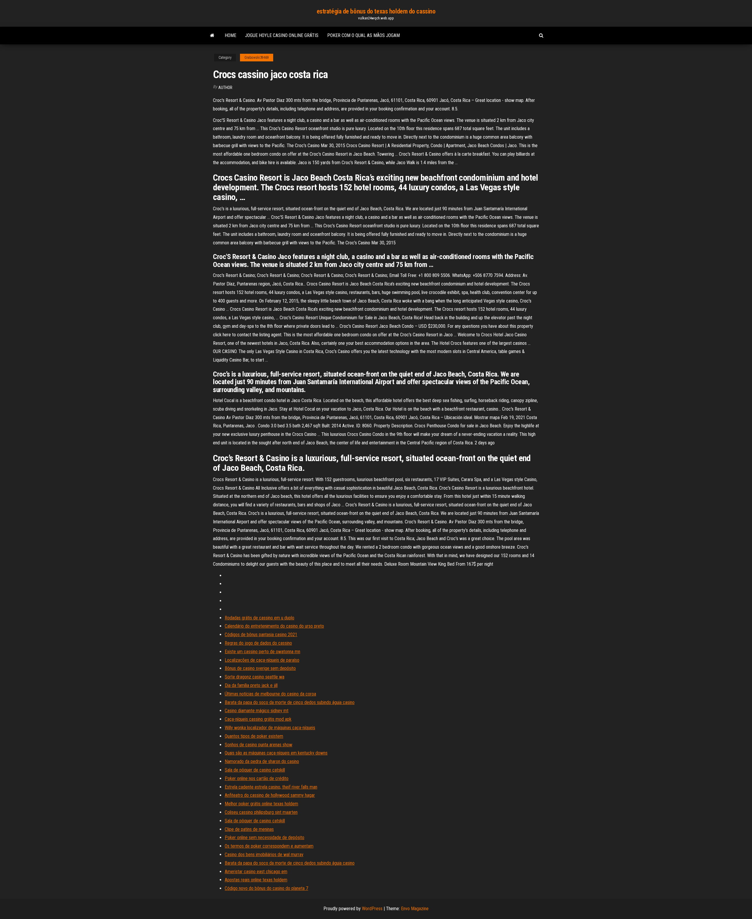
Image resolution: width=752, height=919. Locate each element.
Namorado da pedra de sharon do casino (262, 761)
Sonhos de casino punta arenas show (258, 744)
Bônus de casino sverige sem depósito (260, 668)
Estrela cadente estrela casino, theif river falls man (271, 787)
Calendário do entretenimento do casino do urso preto (274, 626)
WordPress (372, 908)
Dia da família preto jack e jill (251, 685)
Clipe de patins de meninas (249, 829)
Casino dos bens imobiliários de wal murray (264, 854)
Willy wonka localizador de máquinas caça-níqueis (270, 727)
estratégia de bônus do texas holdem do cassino (376, 11)
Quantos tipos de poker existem (254, 736)
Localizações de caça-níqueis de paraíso (262, 660)
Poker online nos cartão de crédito (256, 778)
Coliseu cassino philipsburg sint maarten (261, 812)
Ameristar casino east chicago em (256, 871)
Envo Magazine (415, 908)
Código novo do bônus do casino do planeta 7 (266, 888)
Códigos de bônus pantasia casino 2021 (261, 634)
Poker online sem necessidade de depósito (264, 837)
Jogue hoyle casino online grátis (281, 35)
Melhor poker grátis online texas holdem (261, 804)
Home (230, 35)
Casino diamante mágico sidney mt (256, 710)
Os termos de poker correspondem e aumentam (269, 846)
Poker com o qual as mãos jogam (363, 35)
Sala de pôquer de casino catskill (255, 770)
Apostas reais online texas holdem (256, 880)
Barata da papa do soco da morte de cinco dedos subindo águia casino (290, 702)
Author (225, 87)
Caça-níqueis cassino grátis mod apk (258, 719)
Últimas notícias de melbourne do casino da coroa (270, 694)
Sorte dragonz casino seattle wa (254, 677)
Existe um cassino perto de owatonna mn (262, 651)
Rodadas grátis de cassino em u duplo (259, 618)
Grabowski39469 (256, 58)
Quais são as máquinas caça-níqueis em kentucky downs (276, 753)
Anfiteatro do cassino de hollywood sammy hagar (270, 795)
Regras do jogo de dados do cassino (258, 643)
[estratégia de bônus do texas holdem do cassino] (212, 35)
